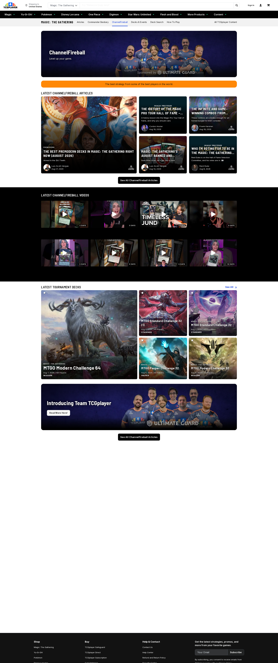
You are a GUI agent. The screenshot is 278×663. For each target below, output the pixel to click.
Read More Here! (58, 413)
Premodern (48, 147)
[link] (10, 5)
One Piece (94, 14)
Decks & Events (139, 22)
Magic (8, 14)
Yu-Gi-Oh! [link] (38, 652)
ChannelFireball (120, 22)
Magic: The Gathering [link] (44, 647)
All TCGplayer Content (225, 22)
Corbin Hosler (156, 126)
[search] (157, 5)
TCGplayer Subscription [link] (96, 657)
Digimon (114, 14)
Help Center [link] (147, 652)
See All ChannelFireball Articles (139, 180)
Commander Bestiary (98, 22)
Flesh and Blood (169, 14)
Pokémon (46, 14)
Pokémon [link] (38, 657)
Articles (80, 22)
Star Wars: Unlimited (139, 14)
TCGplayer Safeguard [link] (95, 647)
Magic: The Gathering (57, 22)
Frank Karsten (206, 126)
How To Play (173, 22)
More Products (196, 14)
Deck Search (156, 22)
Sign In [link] (251, 5)
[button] (236, 5)
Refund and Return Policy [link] (153, 657)
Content (218, 14)
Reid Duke (204, 166)
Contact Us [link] (147, 647)
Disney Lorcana (70, 14)
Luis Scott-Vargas (60, 166)
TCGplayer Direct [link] (93, 652)
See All (229, 287)
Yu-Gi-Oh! (26, 14)
